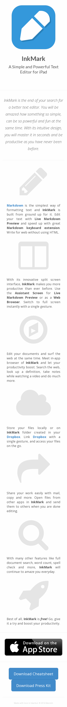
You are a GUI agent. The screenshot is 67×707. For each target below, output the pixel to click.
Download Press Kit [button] (33, 685)
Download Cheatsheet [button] (33, 673)
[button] (33, 647)
